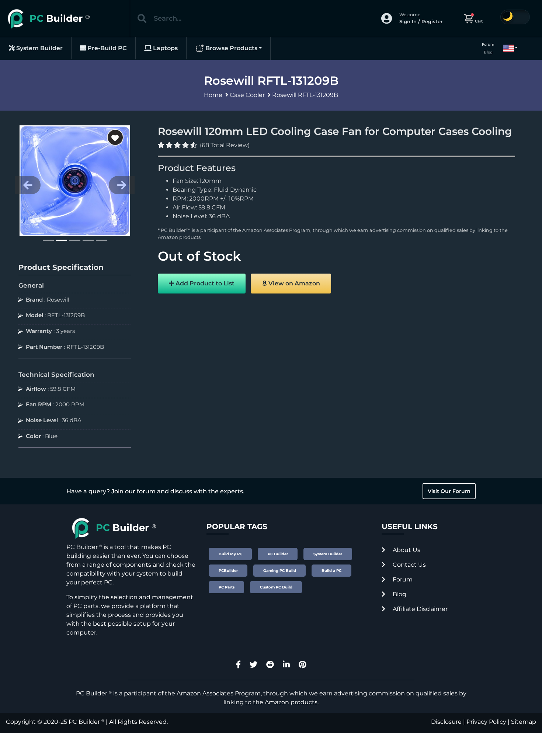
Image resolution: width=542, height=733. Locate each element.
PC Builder (84, 721)
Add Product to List (204, 283)
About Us (405, 549)
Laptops (165, 48)
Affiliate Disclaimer (419, 608)
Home (213, 94)
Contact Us (408, 564)
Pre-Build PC (106, 48)
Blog (488, 52)
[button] (507, 48)
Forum (488, 44)
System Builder (39, 48)
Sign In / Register (420, 21)
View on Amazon (293, 283)
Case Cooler (247, 94)
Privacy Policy (486, 721)
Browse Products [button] (230, 48)
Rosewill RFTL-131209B (305, 94)
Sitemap (523, 721)
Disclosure (446, 721)
